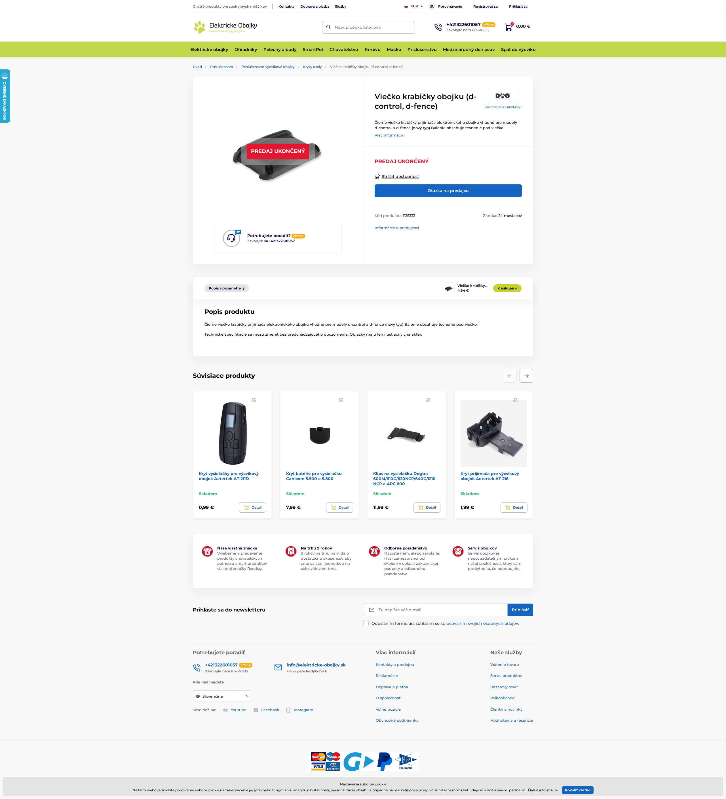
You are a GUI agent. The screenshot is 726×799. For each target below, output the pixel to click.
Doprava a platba (314, 6)
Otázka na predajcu (448, 190)
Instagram (303, 710)
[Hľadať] (328, 27)
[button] (526, 376)
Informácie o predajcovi (397, 227)
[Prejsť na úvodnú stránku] (225, 27)
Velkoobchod (502, 698)
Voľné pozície (388, 709)
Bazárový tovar (504, 687)
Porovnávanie (450, 6)
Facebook (270, 710)
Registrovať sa (485, 6)
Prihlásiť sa (518, 6)
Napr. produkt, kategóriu (358, 27)
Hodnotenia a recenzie (511, 720)
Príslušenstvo (221, 67)
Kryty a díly (312, 67)
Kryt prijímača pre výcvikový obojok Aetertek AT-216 (490, 476)
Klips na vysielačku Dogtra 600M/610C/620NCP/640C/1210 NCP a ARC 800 (404, 478)
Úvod (197, 67)
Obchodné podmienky (397, 720)
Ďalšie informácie (543, 790)
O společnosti (389, 698)
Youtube (238, 710)
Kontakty (286, 6)
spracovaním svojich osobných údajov (479, 623)
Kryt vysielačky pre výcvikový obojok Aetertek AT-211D (229, 476)
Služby (340, 6)
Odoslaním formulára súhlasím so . (445, 623)
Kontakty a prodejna (395, 664)
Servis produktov (506, 675)
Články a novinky (506, 709)
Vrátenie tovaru (504, 664)
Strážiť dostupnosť (400, 176)
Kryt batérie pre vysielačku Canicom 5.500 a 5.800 (314, 476)
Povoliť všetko (577, 790)
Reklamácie (387, 675)
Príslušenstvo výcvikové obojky (268, 67)
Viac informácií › (390, 135)
